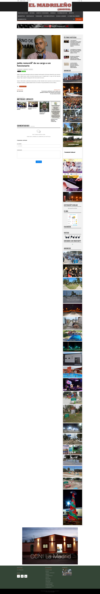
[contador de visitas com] (72, 236)
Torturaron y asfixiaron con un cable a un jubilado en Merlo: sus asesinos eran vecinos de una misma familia (75, 43)
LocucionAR (52, 591)
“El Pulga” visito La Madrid (21, 109)
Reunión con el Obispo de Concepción (54, 120)
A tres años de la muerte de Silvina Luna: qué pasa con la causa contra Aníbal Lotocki (75, 51)
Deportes (71, 12)
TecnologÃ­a (39, 16)
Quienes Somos (22, 0)
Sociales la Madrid (61, 16)
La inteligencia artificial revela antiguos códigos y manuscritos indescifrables (74, 65)
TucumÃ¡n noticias (62, 12)
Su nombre (19, 143)
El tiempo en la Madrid (74, 16)
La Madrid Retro (22, 19)
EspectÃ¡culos (30, 16)
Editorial (32, 12)
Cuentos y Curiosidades (42, 12)
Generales (53, 12)
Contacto (29, 0)
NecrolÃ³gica (21, 16)
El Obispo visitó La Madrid (32, 108)
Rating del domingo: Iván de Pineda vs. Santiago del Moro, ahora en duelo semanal (75, 58)
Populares (79, 19)
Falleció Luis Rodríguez (42, 113)
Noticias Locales (23, 12)
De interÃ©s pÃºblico (49, 16)
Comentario (19, 150)
